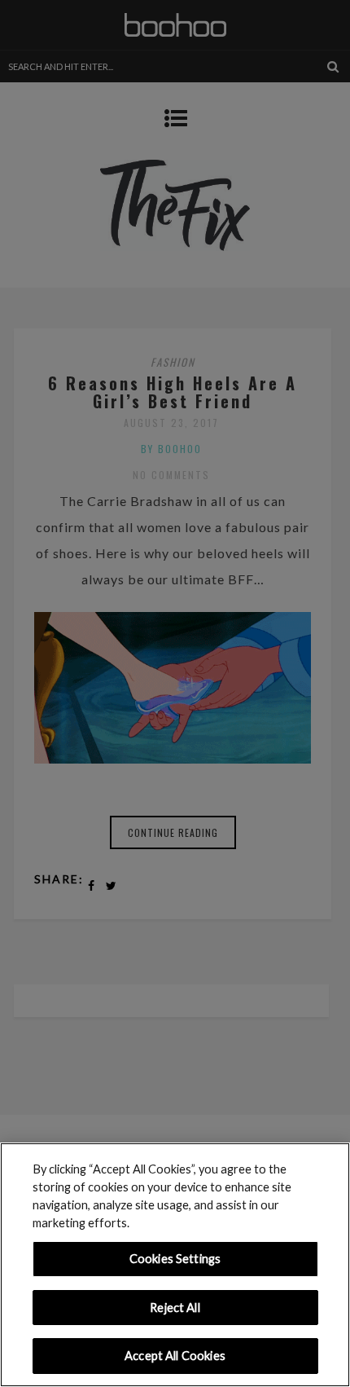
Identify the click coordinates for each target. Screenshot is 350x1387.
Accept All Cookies (175, 1356)
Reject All (174, 1307)
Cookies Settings (175, 1259)
